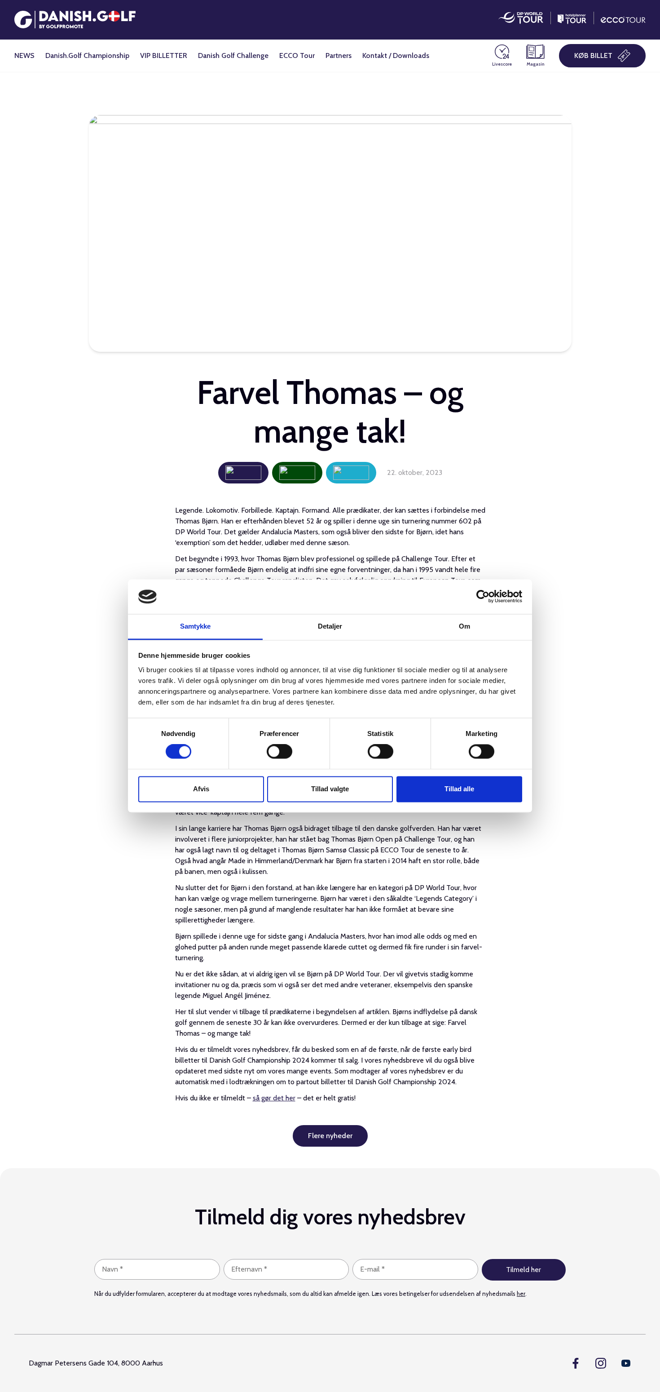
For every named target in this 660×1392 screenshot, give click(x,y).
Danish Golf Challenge (233, 55)
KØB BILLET (593, 55)
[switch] (279, 752)
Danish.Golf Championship (87, 55)
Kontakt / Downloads (395, 55)
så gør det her (274, 1098)
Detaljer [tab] (330, 626)
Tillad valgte (330, 789)
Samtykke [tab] (195, 626)
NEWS (24, 55)
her (521, 1293)
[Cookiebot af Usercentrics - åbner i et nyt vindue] (483, 596)
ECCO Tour (297, 55)
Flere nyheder (330, 1135)
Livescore (502, 64)
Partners (339, 55)
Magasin (535, 64)
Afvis (201, 789)
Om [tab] (464, 626)
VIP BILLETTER (163, 55)
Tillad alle (459, 789)
